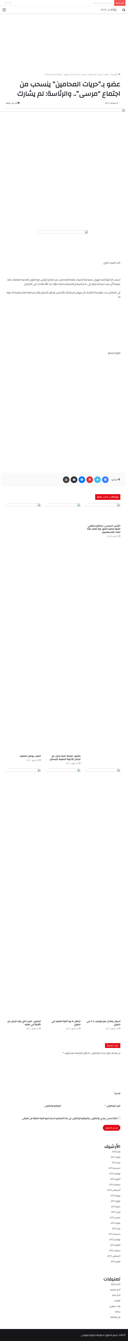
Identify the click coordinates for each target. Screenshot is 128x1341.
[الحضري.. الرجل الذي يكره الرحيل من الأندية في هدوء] (23, 893)
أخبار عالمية (115, 1290)
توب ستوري (114, 1306)
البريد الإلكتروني (112, 1106)
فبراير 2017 (115, 1157)
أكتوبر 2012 (115, 1245)
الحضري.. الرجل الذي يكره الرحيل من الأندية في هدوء (24, 1023)
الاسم (117, 1093)
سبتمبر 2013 (114, 1184)
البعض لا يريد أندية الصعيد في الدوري (66, 1023)
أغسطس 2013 (113, 1190)
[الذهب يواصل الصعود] (23, 628)
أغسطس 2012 (113, 1256)
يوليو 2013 (115, 1195)
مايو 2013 (115, 1206)
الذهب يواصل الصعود (30, 756)
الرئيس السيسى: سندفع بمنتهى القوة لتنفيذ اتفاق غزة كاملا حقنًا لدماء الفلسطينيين (103, 529)
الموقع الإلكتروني (52, 1106)
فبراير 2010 (115, 1261)
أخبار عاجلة (115, 1284)
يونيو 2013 (115, 1201)
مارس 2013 (115, 1217)
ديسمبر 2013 (114, 1168)
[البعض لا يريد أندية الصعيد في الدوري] (63, 893)
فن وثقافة (115, 1317)
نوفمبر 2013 (114, 1173)
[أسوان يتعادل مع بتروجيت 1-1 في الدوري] (103, 893)
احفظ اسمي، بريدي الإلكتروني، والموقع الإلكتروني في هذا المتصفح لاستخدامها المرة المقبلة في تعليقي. (70, 1118)
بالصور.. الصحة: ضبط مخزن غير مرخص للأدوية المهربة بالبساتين (65, 757)
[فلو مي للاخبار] (108, 9)
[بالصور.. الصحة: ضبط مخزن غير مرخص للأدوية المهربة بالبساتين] (63, 628)
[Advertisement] (63, 39)
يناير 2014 (116, 1163)
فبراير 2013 (115, 1223)
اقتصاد (117, 1301)
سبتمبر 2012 (114, 1250)
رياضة (117, 1312)
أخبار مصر (116, 1295)
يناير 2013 (116, 1228)
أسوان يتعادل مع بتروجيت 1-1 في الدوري (93, 3)
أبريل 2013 (115, 1212)
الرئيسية (114, 74)
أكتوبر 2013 (115, 1179)
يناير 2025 (116, 1152)
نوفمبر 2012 (114, 1239)
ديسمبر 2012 (114, 1234)
